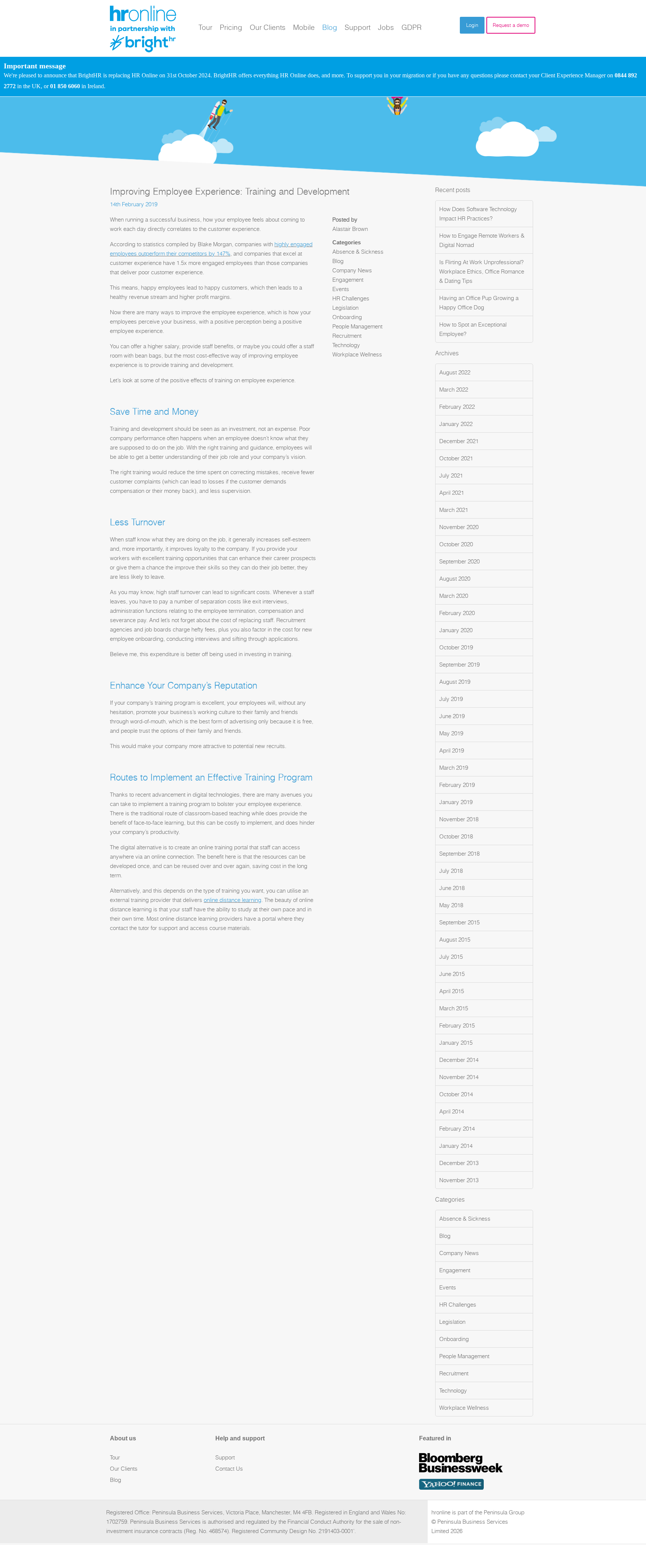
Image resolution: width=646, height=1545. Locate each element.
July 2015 (451, 956)
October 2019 (456, 647)
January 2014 (456, 1145)
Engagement (347, 279)
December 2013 (459, 1163)
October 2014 (456, 1094)
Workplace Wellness (357, 354)
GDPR (412, 27)
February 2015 (457, 1025)
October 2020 (456, 544)
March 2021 (453, 510)
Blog (329, 27)
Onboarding (347, 317)
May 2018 (451, 905)
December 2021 (459, 441)
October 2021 (456, 458)
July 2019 (451, 699)
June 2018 (452, 888)
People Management (357, 326)
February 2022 (457, 406)
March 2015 (453, 1008)
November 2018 (459, 819)
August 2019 (454, 681)
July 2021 (451, 475)
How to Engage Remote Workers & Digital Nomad (482, 240)
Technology (346, 345)
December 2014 (459, 1060)
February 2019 (457, 785)
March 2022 (453, 389)
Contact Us (229, 1468)
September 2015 (459, 922)
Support (357, 27)
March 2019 (453, 767)
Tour (205, 27)
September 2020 (459, 561)
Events (340, 289)
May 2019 (451, 733)
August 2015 (454, 939)
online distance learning (232, 900)
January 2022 (456, 424)
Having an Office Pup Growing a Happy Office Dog (479, 303)
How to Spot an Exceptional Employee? (473, 329)
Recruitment (347, 335)
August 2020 (454, 578)
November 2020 (459, 527)
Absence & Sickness (358, 251)
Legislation (345, 307)
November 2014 (459, 1077)
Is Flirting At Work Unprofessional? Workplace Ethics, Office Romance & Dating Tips (481, 271)
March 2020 (453, 595)
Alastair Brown (350, 229)
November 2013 (459, 1180)
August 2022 (454, 372)
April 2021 (451, 492)
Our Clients (268, 27)
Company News (352, 270)
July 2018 (451, 870)
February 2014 (457, 1128)
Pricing (231, 27)
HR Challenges (350, 298)
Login (472, 25)
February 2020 (457, 613)
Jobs (386, 27)
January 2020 (456, 630)
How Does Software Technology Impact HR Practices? (478, 214)
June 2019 (452, 716)
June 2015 (452, 974)
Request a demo (511, 25)
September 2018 (459, 853)
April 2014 (451, 1111)
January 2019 (456, 802)
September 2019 (459, 664)
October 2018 (456, 836)
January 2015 (456, 1042)
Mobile (304, 27)
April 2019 (451, 750)
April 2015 (451, 991)
